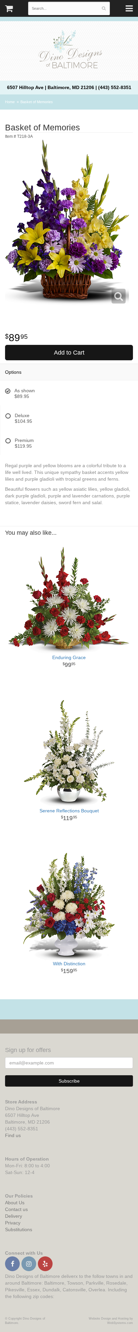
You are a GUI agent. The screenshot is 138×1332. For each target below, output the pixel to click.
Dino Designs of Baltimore (69, 50)
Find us (13, 1135)
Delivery (13, 1216)
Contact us (16, 1209)
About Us (14, 1202)
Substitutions (18, 1229)
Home (10, 102)
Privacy (12, 1222)
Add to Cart (69, 352)
